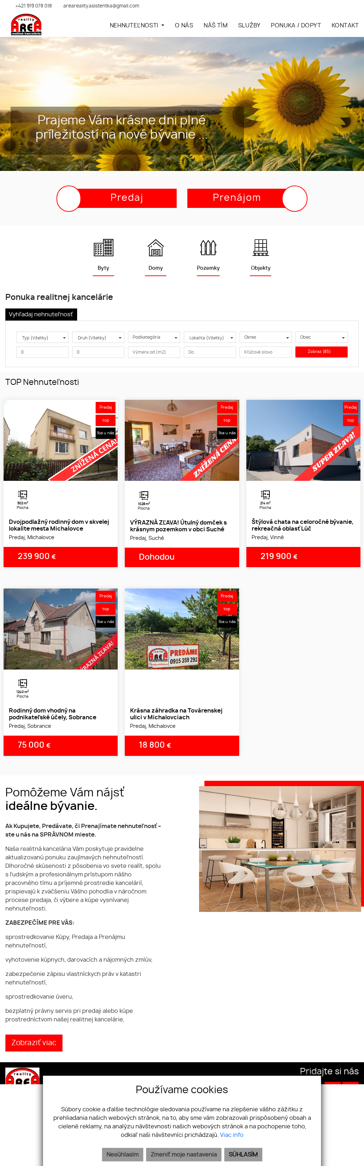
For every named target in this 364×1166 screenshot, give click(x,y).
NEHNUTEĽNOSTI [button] (135, 25)
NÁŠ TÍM (216, 25)
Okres (250, 337)
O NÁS (184, 25)
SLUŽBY (249, 25)
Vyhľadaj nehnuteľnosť (41, 314)
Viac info (231, 1135)
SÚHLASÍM (243, 1154)
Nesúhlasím (123, 1154)
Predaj (127, 198)
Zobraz (319, 352)
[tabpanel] (61, 440)
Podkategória (146, 337)
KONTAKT (345, 25)
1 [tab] (53, 471)
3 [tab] (68, 471)
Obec (305, 337)
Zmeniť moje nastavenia (184, 1154)
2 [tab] (60, 471)
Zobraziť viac (34, 1043)
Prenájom (237, 198)
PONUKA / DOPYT (296, 25)
